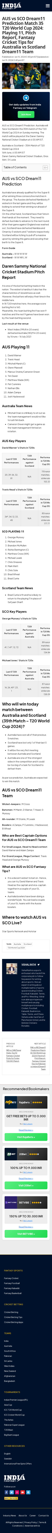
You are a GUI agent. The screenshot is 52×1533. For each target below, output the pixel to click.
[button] (6, 1492)
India (6, 1341)
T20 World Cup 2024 (16, 948)
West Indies (9, 1366)
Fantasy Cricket (11, 1278)
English (7, 1453)
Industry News (9, 1515)
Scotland (27, 944)
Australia (17, 944)
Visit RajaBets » (26, 1137)
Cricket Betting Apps (13, 1322)
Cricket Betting (11, 1312)
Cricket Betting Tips (13, 1317)
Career (33, 1515)
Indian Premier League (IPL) (16, 1399)
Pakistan (8, 1356)
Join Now (26, 114)
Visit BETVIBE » (26, 1233)
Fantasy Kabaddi (11, 1288)
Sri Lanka (8, 1361)
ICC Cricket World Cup (14, 1415)
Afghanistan (9, 1376)
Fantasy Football (12, 1283)
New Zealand (10, 1371)
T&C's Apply (27, 1124)
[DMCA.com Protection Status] (11, 1498)
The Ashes (8, 1420)
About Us (23, 1515)
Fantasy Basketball (12, 1293)
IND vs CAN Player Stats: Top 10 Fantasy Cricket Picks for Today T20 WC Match (13, 1055)
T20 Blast (8, 1430)
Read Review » (26, 1130)
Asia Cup (8, 1404)
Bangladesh (9, 1381)
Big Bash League (11, 1435)
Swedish (8, 1458)
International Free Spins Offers (18, 1463)
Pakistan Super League (14, 1425)
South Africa (10, 1351)
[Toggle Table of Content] (44, 167)
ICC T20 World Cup (13, 1410)
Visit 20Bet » (26, 1185)
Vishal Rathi (28, 964)
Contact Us (43, 1515)
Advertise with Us (32, 1525)
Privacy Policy (30, 1522)
